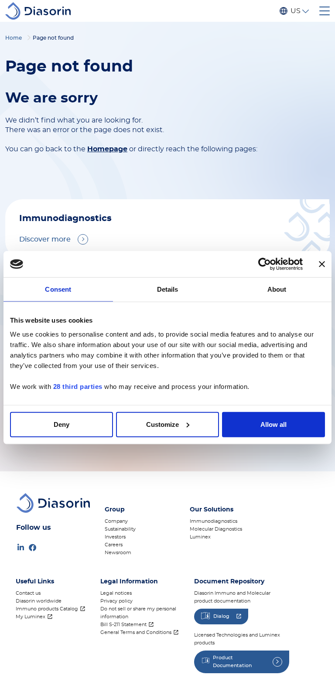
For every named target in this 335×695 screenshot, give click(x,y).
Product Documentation (232, 661)
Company (116, 521)
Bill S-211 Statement (123, 624)
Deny (61, 424)
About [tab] (277, 289)
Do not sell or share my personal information (138, 612)
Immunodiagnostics (213, 521)
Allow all (273, 424)
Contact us (28, 593)
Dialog (221, 616)
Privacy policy (116, 601)
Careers (114, 544)
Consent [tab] (58, 289)
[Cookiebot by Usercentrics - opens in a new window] (264, 264)
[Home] (41, 11)
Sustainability (120, 529)
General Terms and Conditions (135, 632)
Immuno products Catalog (47, 608)
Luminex (200, 537)
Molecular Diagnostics (216, 529)
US (295, 10)
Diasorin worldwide (39, 601)
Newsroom (118, 552)
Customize (162, 424)
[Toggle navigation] (324, 11)
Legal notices (116, 593)
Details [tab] (167, 289)
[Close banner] (322, 264)
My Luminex (30, 616)
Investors (115, 537)
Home (13, 38)
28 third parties (78, 386)
